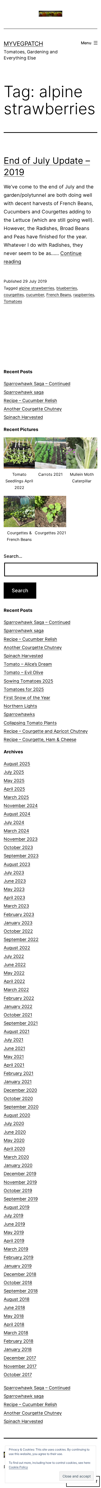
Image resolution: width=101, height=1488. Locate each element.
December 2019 (20, 1173)
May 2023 (14, 889)
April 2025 (14, 788)
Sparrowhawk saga (24, 392)
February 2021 (18, 1073)
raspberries (83, 294)
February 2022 (19, 998)
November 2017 (20, 1366)
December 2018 (20, 1274)
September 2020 (21, 1106)
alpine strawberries (36, 288)
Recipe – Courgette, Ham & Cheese (40, 739)
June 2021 (14, 1048)
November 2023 (21, 839)
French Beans (58, 294)
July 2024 (14, 822)
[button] (19, 466)
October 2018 (18, 1282)
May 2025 (14, 780)
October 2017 (18, 1374)
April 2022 (14, 981)
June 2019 (14, 1224)
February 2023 (19, 914)
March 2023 (16, 905)
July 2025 (14, 772)
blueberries (66, 288)
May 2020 (14, 1140)
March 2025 (16, 797)
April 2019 (14, 1240)
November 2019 (20, 1182)
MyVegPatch (23, 43)
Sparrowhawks (19, 714)
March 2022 (16, 989)
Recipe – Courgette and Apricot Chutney (46, 731)
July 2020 (14, 1123)
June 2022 (15, 964)
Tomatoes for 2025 (24, 689)
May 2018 (14, 1316)
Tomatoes (13, 301)
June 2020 (15, 1132)
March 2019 (16, 1249)
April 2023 (14, 897)
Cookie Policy (18, 1467)
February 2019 (18, 1257)
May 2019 (14, 1232)
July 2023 (14, 872)
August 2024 (17, 813)
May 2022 (14, 973)
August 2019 (16, 1207)
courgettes (14, 294)
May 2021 (14, 1056)
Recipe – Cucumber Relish (30, 400)
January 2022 (18, 1006)
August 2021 (16, 1031)
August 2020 (17, 1115)
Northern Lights (20, 706)
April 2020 (14, 1148)
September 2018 (21, 1290)
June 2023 (15, 881)
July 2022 (14, 956)
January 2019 (18, 1265)
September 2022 (21, 939)
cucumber (35, 294)
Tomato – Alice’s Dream (28, 664)
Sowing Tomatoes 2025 (28, 681)
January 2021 (18, 1081)
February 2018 (18, 1341)
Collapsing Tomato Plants (30, 722)
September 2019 (21, 1198)
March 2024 (16, 830)
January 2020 (18, 1165)
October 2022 (18, 931)
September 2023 (21, 855)
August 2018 (16, 1299)
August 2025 (17, 763)
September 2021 (21, 1023)
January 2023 (18, 922)
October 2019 (18, 1190)
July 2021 (13, 1039)
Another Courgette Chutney (33, 408)
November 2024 (21, 805)
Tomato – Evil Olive (23, 672)
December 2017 (20, 1357)
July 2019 (13, 1215)
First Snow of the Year (27, 697)
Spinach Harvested (23, 417)
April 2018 (14, 1324)
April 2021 (14, 1065)
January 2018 (18, 1349)
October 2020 (18, 1098)
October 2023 (18, 847)
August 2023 (17, 864)
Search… (13, 556)
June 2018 (14, 1307)
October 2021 (18, 1014)
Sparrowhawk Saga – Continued (37, 383)
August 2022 (17, 947)
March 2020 (16, 1157)
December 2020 (20, 1090)
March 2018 (16, 1332)
